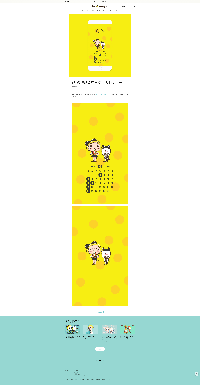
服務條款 (93, 379)
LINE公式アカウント (102, 95)
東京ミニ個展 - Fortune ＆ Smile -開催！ (127, 337)
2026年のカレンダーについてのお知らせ (72, 337)
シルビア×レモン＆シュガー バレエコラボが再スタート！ (109, 337)
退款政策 (82, 379)
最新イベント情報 (88, 336)
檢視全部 (100, 349)
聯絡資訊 (108, 379)
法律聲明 (103, 379)
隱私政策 (87, 379)
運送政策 (98, 379)
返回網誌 (101, 312)
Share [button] (74, 91)
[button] (66, 6)
